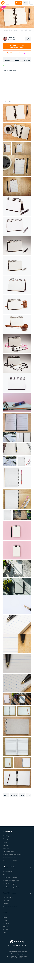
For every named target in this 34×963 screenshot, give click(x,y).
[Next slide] (27, 876)
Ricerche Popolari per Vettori (11, 961)
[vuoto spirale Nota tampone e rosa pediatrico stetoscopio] (17, 356)
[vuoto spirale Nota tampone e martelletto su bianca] (17, 317)
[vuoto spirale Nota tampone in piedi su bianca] (17, 297)
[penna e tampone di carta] (17, 669)
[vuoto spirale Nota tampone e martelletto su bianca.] (17, 336)
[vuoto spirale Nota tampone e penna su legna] (17, 112)
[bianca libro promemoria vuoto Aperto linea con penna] (10, 460)
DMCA (4, 955)
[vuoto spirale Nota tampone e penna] (17, 258)
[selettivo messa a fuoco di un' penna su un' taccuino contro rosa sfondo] (17, 415)
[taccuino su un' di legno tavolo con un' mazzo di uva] (12, 560)
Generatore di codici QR (10, 941)
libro (5, 876)
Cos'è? (17, 66)
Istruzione (6, 929)
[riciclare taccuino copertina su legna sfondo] (17, 795)
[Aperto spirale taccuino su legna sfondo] (17, 815)
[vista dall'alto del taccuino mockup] (10, 495)
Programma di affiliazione (10, 958)
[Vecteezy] (3, 3)
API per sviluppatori (8, 932)
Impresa (5, 926)
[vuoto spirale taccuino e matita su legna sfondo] (8, 831)
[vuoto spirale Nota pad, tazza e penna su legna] (17, 131)
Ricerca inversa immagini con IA (12, 935)
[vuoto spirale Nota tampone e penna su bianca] (17, 219)
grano (22, 876)
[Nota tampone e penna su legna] (7, 147)
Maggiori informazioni (10, 69)
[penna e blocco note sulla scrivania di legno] (17, 472)
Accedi (25, 2)
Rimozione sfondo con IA (10, 938)
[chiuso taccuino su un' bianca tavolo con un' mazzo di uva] (17, 631)
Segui (28, 39)
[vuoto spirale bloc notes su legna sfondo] (9, 769)
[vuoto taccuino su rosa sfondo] (17, 595)
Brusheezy (6, 916)
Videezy (5, 923)
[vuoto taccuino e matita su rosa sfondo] (17, 576)
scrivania (14, 876)
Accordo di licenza (8, 952)
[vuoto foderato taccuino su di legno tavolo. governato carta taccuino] (17, 434)
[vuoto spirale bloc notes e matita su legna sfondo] (10, 780)
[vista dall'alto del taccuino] (7, 549)
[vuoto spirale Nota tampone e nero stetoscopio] (17, 375)
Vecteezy (5, 919)
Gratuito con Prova (17, 46)
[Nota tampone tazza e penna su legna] (17, 178)
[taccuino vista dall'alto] (17, 533)
